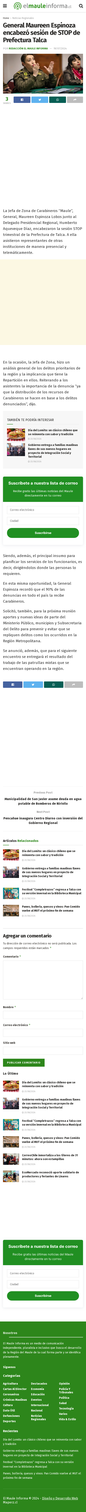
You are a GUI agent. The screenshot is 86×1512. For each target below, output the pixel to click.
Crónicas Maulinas (15, 1400)
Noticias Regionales (23, 18)
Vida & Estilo (67, 1419)
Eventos (36, 1400)
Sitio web (9, 1043)
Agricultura (10, 1383)
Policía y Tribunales (66, 1390)
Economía (37, 1389)
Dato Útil (9, 1410)
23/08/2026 (35, 439)
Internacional (40, 1405)
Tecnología (66, 1408)
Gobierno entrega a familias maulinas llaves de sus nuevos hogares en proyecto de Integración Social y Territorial (51, 872)
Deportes (9, 1421)
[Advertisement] (43, 150)
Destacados (39, 1383)
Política (64, 1398)
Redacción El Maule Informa (28, 48)
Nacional (36, 1410)
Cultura (8, 1405)
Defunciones (11, 1416)
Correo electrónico (17, 1025)
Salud (63, 1403)
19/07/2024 (60, 48)
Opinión (64, 1383)
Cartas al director (15, 1389)
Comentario (12, 956)
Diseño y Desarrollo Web (60, 1498)
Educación (38, 1394)
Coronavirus (11, 1394)
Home (6, 18)
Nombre (9, 1007)
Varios (63, 1414)
